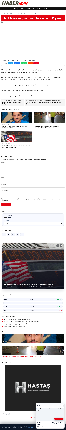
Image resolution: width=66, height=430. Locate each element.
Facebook (17, 63)
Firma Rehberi (30, 8)
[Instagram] (13, 234)
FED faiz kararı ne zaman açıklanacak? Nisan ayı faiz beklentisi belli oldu (21, 323)
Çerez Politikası (48, 8)
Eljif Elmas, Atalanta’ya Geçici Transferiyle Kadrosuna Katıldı (18, 319)
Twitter (10, 63)
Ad (2, 178)
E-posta (4, 184)
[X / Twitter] (8, 234)
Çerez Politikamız (28, 427)
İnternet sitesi (5, 190)
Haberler (3, 13)
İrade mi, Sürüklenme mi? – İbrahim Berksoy (14, 326)
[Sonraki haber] (61, 245)
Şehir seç (6, 220)
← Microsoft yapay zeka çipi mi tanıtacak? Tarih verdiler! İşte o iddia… (11, 102)
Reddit (30, 63)
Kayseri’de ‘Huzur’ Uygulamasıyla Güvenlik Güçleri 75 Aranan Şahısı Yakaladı (22, 321)
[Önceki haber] (57, 245)
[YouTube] (17, 234)
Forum (38, 8)
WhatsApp (24, 63)
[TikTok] (22, 234)
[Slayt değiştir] (30, 417)
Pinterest (36, 63)
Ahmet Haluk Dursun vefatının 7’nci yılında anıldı (15, 324)
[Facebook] (4, 234)
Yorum (3, 162)
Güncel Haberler (18, 8)
